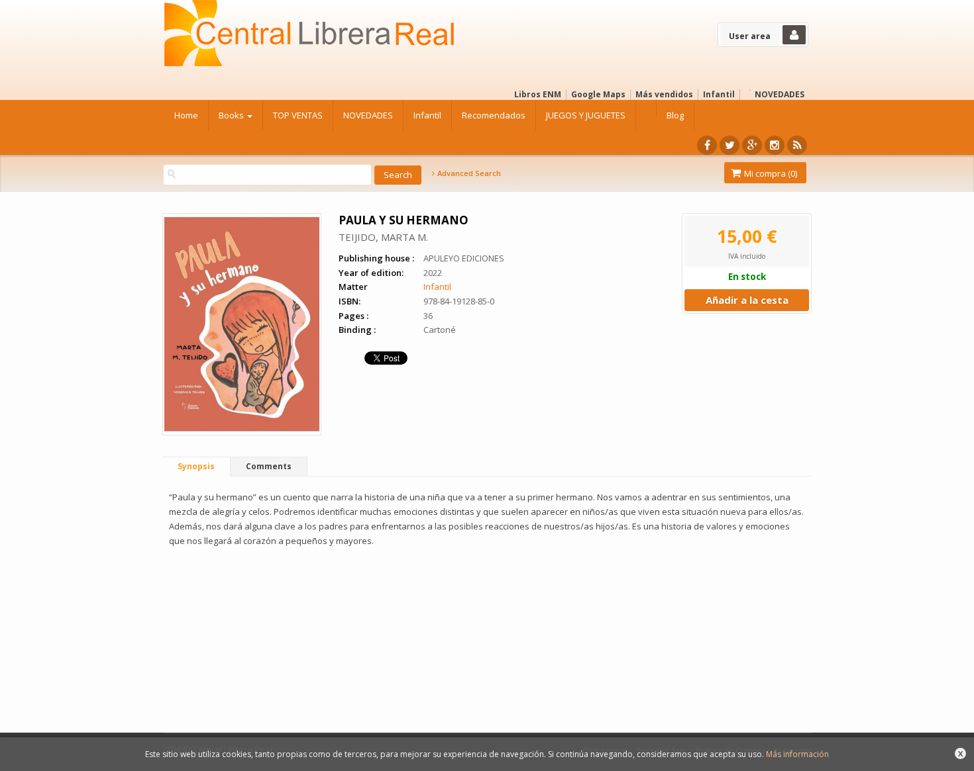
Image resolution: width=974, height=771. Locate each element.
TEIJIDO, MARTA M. (383, 237)
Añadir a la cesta (747, 299)
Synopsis (196, 466)
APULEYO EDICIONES (463, 258)
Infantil (719, 94)
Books (232, 115)
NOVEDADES (779, 94)
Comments (269, 466)
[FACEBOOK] (707, 145)
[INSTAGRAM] (775, 145)
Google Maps (598, 94)
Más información (797, 754)
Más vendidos (664, 94)
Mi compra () (769, 173)
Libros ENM (537, 94)
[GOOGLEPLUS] (752, 145)
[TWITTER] (729, 145)
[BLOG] (797, 145)
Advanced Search (468, 173)
